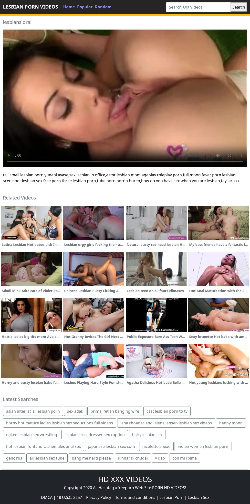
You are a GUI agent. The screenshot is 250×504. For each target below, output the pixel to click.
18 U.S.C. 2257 (69, 497)
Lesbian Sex (198, 497)
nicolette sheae (156, 446)
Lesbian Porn (171, 497)
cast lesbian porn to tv (167, 411)
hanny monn (231, 423)
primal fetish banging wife (115, 411)
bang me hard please (91, 458)
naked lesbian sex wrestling (31, 434)
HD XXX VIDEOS (125, 479)
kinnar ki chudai (133, 458)
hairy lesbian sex (147, 434)
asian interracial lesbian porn (33, 411)
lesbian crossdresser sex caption (94, 434)
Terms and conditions (135, 497)
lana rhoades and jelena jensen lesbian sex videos (166, 423)
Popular (85, 7)
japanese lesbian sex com (111, 446)
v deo (160, 458)
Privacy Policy (98, 497)
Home (69, 7)
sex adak (75, 411)
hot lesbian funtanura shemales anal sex (43, 446)
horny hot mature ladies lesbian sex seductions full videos (59, 423)
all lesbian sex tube (47, 458)
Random (103, 7)
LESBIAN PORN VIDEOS (30, 6)
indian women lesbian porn (203, 446)
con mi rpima (184, 458)
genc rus (14, 458)
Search (238, 7)
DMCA (46, 497)
